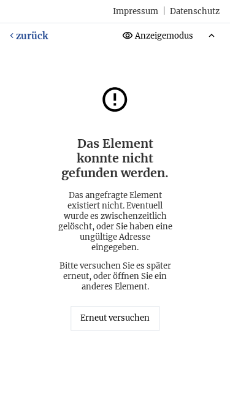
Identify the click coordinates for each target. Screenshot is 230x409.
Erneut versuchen (115, 318)
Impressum (135, 11)
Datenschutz (195, 11)
